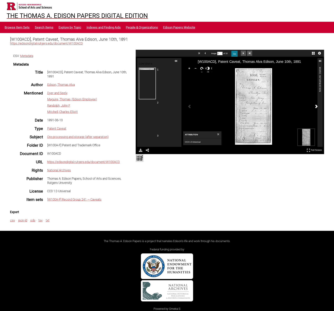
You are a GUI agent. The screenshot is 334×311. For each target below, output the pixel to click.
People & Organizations (142, 27)
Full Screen (317, 149)
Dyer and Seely (57, 93)
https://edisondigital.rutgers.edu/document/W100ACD (46, 43)
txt (47, 220)
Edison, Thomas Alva (61, 84)
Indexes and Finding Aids (103, 27)
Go (234, 54)
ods (32, 220)
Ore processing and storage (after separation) (78, 137)
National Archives (59, 170)
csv (12, 220)
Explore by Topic (70, 27)
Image (213, 53)
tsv (40, 220)
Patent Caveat (56, 128)
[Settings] (319, 53)
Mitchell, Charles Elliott (62, 112)
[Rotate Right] (202, 69)
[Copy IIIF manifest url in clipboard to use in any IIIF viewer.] (140, 158)
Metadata (26, 56)
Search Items (44, 27)
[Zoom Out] (196, 69)
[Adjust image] (209, 69)
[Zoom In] (190, 69)
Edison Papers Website (179, 27)
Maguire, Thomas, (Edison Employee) (72, 99)
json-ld (22, 220)
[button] (177, 62)
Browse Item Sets (17, 27)
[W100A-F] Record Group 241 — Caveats (74, 199)
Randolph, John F (58, 105)
